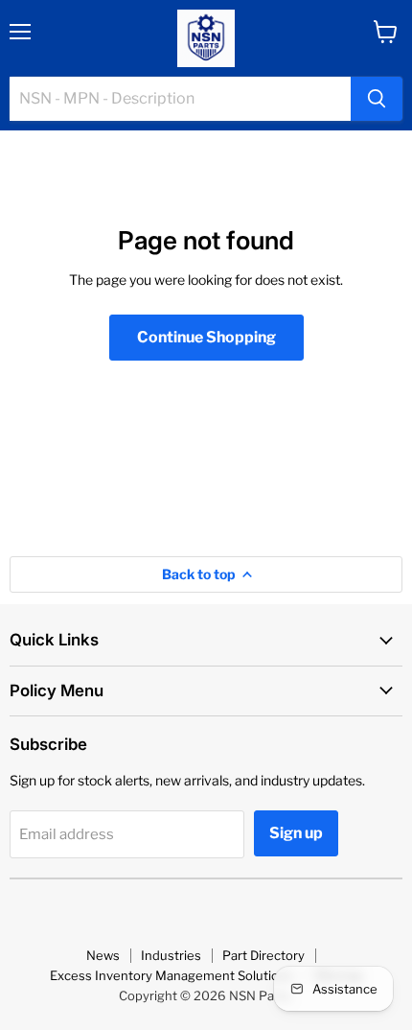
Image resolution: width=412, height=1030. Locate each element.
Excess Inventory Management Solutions (171, 975)
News (103, 955)
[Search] (376, 99)
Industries (171, 955)
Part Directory (263, 955)
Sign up (296, 833)
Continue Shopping (206, 337)
